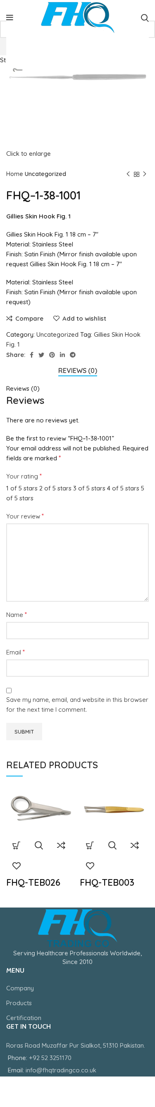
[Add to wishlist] (16, 866)
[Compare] (61, 845)
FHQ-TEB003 (107, 882)
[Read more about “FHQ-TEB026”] (16, 845)
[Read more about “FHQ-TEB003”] (90, 845)
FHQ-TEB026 (33, 882)
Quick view (39, 845)
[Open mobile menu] (9, 17)
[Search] (145, 17)
